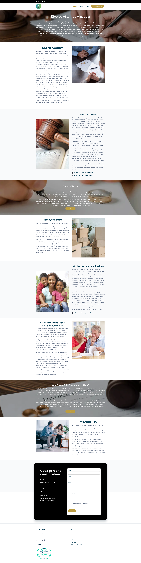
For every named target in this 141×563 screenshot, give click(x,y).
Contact (74, 542)
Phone (70, 476)
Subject (70, 488)
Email (69, 482)
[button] (88, 173)
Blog (73, 539)
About (73, 536)
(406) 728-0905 (45, 1)
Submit (72, 510)
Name (69, 470)
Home (73, 533)
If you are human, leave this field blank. (78, 503)
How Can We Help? (72, 493)
